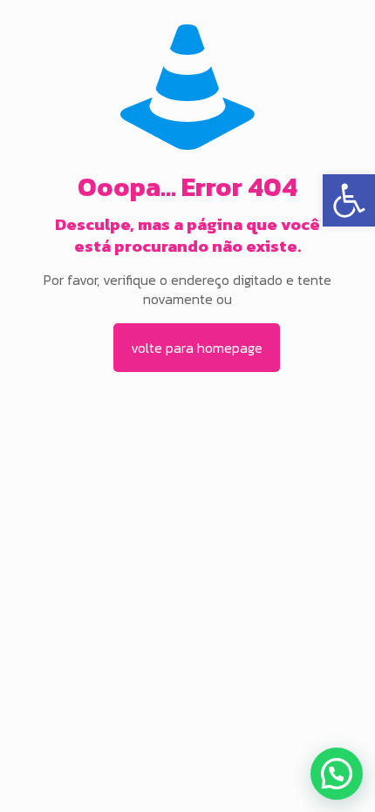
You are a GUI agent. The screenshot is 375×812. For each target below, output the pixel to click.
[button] (336, 774)
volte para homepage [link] (196, 347)
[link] (349, 200)
